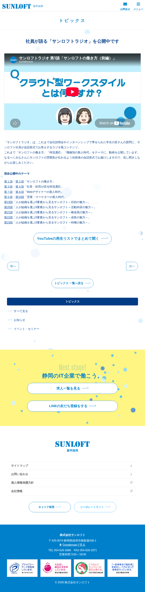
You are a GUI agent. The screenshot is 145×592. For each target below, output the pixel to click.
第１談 (8, 181)
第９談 (8, 197)
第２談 (19, 181)
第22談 (8, 217)
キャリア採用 (46, 507)
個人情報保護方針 (22, 482)
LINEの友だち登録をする (68, 406)
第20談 (8, 207)
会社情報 (16, 491)
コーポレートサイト (92, 507)
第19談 (8, 202)
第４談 (19, 186)
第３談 (8, 186)
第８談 (19, 191)
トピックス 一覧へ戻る (68, 283)
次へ (132, 266)
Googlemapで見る (73, 544)
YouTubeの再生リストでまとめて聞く (68, 238)
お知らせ (19, 320)
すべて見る (21, 311)
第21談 (8, 212)
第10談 (19, 197)
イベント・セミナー (26, 328)
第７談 (8, 191)
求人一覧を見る (68, 388)
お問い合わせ (19, 474)
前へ (13, 266)
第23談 (8, 222)
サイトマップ (19, 465)
